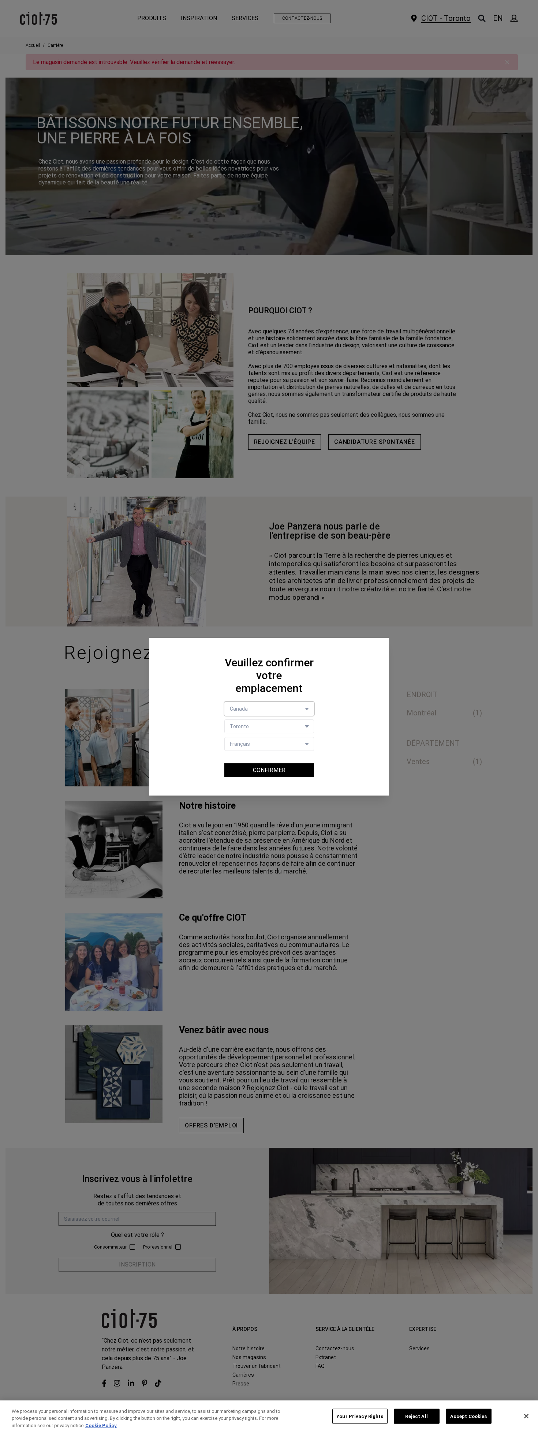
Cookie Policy (101, 1425)
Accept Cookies (468, 1416)
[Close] (526, 1416)
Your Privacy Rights (359, 1416)
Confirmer (269, 770)
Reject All (416, 1416)
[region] (269, 1416)
